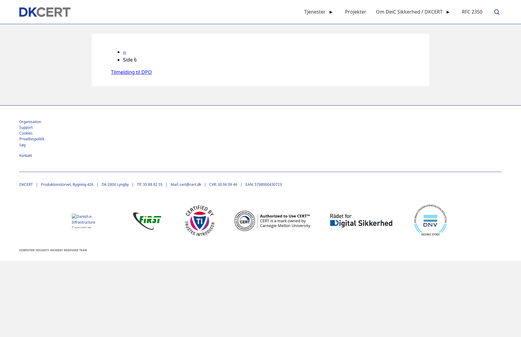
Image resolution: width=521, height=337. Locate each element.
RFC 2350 (472, 11)
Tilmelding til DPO (131, 72)
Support (26, 127)
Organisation (30, 121)
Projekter (355, 11)
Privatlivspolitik (31, 138)
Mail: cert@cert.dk (186, 184)
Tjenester (315, 11)
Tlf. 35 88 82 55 (150, 184)
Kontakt (25, 155)
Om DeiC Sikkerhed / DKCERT (409, 11)
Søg (22, 145)
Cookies (26, 133)
